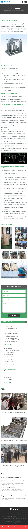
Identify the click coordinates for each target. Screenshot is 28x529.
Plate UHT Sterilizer (10, 356)
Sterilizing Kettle (10, 361)
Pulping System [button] (9, 348)
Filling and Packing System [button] (11, 364)
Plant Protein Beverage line (11, 341)
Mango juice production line (11, 330)
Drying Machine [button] (9, 370)
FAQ (2, 473)
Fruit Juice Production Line (10, 326)
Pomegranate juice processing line (12, 334)
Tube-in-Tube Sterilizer (11, 358)
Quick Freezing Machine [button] (11, 375)
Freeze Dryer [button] (8, 373)
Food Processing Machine (10, 369)
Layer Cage (14, 523)
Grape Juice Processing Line (11, 338)
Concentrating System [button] (10, 352)
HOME (6, 10)
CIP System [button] (8, 366)
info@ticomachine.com (22, 518)
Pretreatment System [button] (10, 346)
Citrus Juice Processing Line (11, 328)
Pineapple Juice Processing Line (12, 333)
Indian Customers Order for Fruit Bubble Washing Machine (14, 440)
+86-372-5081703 (7, 516)
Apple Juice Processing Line (11, 331)
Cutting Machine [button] (9, 377)
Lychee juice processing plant (11, 336)
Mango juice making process (9, 487)
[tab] (14, 346)
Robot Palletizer (7, 382)
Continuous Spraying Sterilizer (12, 359)
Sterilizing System (20, 10)
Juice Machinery (8, 344)
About (20, 513)
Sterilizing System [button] (9, 354)
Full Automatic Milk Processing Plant (12, 339)
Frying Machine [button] (9, 379)
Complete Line (7, 325)
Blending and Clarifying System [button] (12, 350)
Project (3, 389)
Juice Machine (12, 10)
